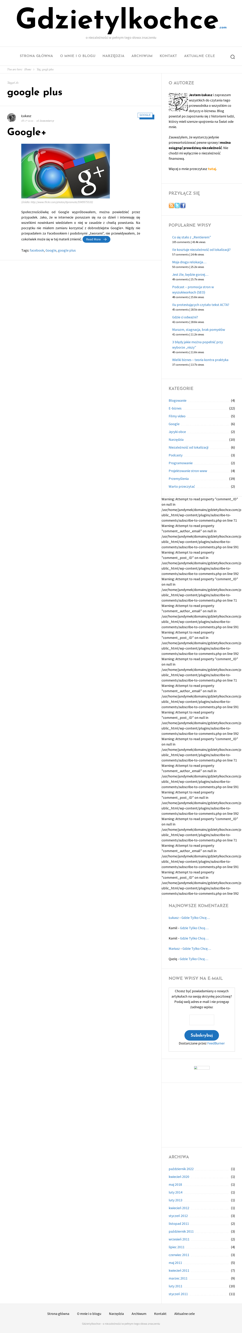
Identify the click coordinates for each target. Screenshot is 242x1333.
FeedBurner (216, 1043)
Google (145, 115)
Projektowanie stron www (188, 470)
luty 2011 (175, 1286)
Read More (98, 239)
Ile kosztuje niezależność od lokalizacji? (201, 249)
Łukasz (26, 116)
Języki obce (177, 431)
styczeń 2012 (178, 1215)
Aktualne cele (199, 56)
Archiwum (142, 56)
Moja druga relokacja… (189, 262)
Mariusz (174, 948)
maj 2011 (175, 1262)
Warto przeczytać (182, 486)
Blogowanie (177, 400)
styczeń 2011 (178, 1294)
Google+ (27, 133)
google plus (67, 250)
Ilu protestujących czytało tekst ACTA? (200, 304)
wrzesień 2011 (179, 1239)
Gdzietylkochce (117, 21)
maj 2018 (175, 1184)
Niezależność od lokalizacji (188, 447)
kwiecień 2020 (179, 1176)
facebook (37, 250)
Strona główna (36, 56)
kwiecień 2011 (179, 1270)
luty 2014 (175, 1192)
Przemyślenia (179, 478)
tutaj (212, 168)
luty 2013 (175, 1200)
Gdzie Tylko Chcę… (195, 917)
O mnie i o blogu (77, 56)
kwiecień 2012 (179, 1208)
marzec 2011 (178, 1278)
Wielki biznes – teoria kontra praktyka (200, 359)
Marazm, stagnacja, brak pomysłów (198, 329)
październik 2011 (181, 1231)
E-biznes (175, 408)
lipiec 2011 (176, 1247)
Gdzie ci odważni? (185, 317)
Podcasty (175, 455)
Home (27, 69)
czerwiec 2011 (179, 1255)
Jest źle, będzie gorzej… (190, 274)
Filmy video (177, 416)
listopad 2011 (179, 1223)
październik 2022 (181, 1169)
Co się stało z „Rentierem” (191, 237)
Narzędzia (113, 56)
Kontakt (168, 56)
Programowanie (181, 463)
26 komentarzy (45, 120)
